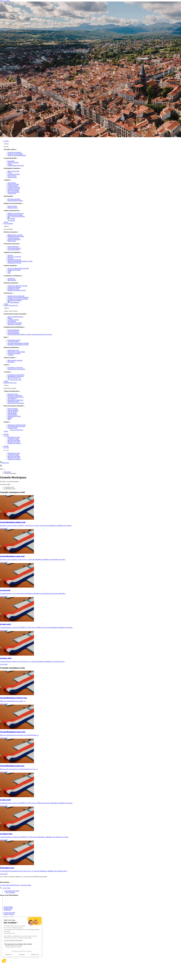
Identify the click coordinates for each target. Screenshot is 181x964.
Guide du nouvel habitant (15, 154)
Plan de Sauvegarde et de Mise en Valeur (20, 261)
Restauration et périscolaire (16, 236)
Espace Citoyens (13, 394)
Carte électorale (12, 414)
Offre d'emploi (12, 398)
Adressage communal (14, 262)
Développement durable (15, 200)
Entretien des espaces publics (17, 290)
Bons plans (11, 362)
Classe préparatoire (13, 333)
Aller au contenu (5, 1)
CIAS (9, 273)
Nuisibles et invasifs (13, 288)
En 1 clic (6, 435)
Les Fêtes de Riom (13, 319)
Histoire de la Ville (13, 350)
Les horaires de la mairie (11, 891)
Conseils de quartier (14, 174)
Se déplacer (11, 278)
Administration (12, 183)
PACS (9, 419)
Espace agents (8, 907)
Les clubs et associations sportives (18, 343)
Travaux (10, 164)
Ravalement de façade (14, 259)
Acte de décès (12, 413)
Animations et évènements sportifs (18, 344)
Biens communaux (13, 190)
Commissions (12, 193)
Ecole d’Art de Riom (14, 330)
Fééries (10, 318)
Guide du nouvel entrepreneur (17, 155)
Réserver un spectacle (14, 324)
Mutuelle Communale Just (16, 213)
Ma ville (6, 141)
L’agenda (12, 218)
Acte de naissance (13, 410)
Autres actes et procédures (16, 403)
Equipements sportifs (14, 340)
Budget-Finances (13, 186)
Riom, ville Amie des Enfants (16, 216)
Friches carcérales (13, 162)
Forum (10, 172)
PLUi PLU (10, 258)
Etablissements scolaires (15, 235)
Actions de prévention (14, 248)
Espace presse (8, 908)
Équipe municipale (13, 184)
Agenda (6, 434)
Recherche (5, 462)
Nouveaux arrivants (13, 401)
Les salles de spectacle (15, 323)
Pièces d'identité (12, 408)
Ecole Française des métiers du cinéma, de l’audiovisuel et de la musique (30, 334)
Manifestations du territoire (16, 376)
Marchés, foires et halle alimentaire (18, 297)
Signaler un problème (14, 443)
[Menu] (4, 469)
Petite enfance (12, 241)
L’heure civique (12, 177)
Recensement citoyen (14, 416)
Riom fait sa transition (14, 199)
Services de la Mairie (14, 440)
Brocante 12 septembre (15, 395)
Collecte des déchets (14, 287)
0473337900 (6, 888)
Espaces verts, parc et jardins (16, 369)
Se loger (10, 255)
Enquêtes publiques (14, 189)
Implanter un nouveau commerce (18, 299)
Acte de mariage (13, 411)
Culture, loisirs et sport (11, 305)
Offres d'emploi (12, 206)
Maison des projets (13, 171)
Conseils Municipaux (14, 187)
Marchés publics (13, 207)
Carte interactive (14, 302)
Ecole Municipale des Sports (16, 426)
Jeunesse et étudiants (14, 239)
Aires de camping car (14, 378)
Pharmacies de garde (14, 270)
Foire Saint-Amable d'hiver (16, 397)
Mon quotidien (8, 223)
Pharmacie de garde (14, 441)
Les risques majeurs (14, 249)
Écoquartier (11, 161)
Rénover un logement (14, 256)
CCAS (9, 271)
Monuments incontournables (16, 352)
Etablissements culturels (15, 360)
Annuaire (12, 220)
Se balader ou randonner (15, 367)
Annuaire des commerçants (16, 296)
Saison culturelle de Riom (15, 316)
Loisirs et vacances (13, 238)
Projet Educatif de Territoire (16, 165)
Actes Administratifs (13, 192)
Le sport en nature (13, 341)
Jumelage (11, 355)
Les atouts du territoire (14, 152)
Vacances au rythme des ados (17, 425)
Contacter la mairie (13, 438)
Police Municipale (13, 246)
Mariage (10, 417)
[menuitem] (92, 181)
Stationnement (12, 280)
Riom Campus (12, 175)
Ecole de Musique (13, 331)
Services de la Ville (15, 379)
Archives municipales (14, 353)
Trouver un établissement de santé (18, 268)
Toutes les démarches (16, 430)
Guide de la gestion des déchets (17, 285)
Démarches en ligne (10, 382)
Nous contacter (10, 892)
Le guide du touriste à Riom (16, 375)
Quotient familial (12, 428)
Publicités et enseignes (14, 300)
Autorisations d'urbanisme (15, 400)
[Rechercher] (1, 466)
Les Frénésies (12, 321)
